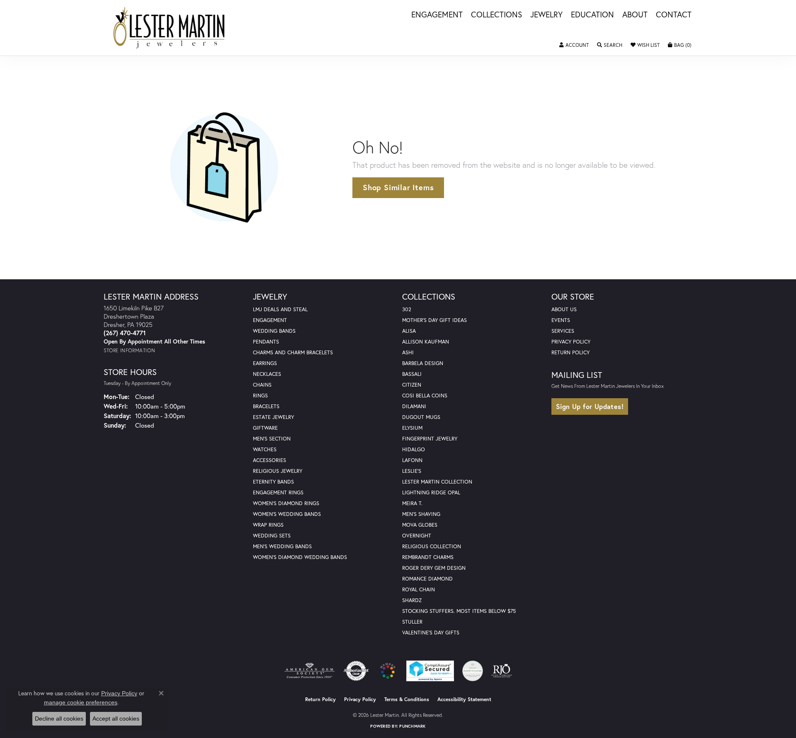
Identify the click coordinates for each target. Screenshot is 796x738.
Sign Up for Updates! (590, 406)
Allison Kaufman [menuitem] (425, 341)
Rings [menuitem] (260, 395)
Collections (496, 14)
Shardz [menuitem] (412, 600)
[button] (574, 45)
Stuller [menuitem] (412, 621)
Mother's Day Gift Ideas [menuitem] (434, 320)
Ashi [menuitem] (408, 352)
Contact (674, 14)
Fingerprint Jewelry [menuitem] (429, 438)
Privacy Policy (570, 341)
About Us (564, 309)
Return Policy (570, 352)
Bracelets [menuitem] (266, 406)
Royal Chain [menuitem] (418, 589)
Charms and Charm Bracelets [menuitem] (293, 352)
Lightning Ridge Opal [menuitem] (431, 492)
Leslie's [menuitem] (411, 470)
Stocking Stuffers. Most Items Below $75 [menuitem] (459, 611)
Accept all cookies (115, 718)
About (635, 14)
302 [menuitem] (406, 309)
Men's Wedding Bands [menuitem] (282, 546)
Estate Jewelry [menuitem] (273, 417)
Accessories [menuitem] (269, 460)
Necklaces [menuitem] (267, 373)
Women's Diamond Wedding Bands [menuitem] (300, 557)
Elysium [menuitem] (412, 427)
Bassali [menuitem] (412, 373)
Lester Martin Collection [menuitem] (437, 481)
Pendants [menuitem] (266, 341)
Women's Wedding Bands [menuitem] (287, 514)
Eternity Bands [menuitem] (273, 481)
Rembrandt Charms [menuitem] (428, 557)
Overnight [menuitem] (416, 535)
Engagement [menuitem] (270, 320)
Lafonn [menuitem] (412, 460)
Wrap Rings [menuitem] (268, 524)
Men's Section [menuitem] (272, 438)
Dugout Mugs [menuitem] (421, 417)
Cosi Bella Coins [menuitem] (424, 395)
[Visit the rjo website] (501, 671)
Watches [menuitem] (265, 449)
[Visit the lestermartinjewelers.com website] (387, 671)
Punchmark (412, 726)
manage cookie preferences (80, 702)
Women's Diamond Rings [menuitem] (286, 503)
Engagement (437, 14)
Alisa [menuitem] (409, 330)
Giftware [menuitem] (265, 427)
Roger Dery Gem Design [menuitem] (434, 567)
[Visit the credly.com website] (472, 671)
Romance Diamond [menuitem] (427, 578)
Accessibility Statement (464, 699)
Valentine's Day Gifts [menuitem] (430, 632)
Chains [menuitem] (262, 384)
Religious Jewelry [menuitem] (277, 470)
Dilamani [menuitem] (414, 406)
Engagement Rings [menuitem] (278, 492)
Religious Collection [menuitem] (431, 546)
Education (592, 14)
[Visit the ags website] (309, 671)
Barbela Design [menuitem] (422, 363)
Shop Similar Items (398, 187)
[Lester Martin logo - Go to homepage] (169, 27)
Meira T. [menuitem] (412, 503)
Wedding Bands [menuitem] (274, 330)
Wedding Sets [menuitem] (272, 535)
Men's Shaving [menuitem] (421, 514)
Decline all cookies (59, 718)
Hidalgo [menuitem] (413, 449)
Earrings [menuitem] (265, 363)
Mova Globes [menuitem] (419, 524)
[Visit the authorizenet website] (356, 671)
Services (562, 330)
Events (560, 320)
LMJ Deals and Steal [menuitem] (280, 309)
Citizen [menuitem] (411, 384)
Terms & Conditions (406, 699)
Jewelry (546, 14)
